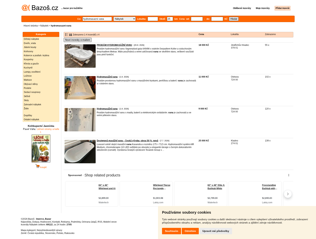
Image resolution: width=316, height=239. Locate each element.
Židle (26, 108)
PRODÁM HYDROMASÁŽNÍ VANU (114, 45)
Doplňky (28, 115)
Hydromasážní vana (107, 77)
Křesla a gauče (31, 63)
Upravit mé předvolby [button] (215, 231)
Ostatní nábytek (31, 119)
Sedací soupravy (32, 92)
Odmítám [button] (190, 231)
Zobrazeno (270, 34)
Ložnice (28, 76)
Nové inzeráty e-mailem (77, 39)
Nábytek (44, 25)
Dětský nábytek (31, 39)
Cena (201, 34)
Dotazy (35, 222)
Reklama (65, 222)
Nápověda (26, 222)
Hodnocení (45, 222)
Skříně (27, 96)
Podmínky (76, 222)
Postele (27, 88)
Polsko (60, 233)
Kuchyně (28, 67)
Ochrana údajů (89, 222)
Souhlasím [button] (171, 231)
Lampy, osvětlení (32, 72)
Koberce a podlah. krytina (36, 55)
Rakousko (69, 233)
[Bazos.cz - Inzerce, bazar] (40, 10)
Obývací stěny (31, 84)
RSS (100, 222)
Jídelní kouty (30, 47)
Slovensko (50, 233)
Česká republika (36, 233)
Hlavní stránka (31, 25)
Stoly (26, 100)
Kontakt (56, 222)
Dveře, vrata (30, 43)
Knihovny (28, 51)
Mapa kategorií (28, 230)
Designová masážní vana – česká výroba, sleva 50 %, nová (127, 140)
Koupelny (28, 59)
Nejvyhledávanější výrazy (49, 230)
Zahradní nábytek (32, 104)
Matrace (28, 80)
